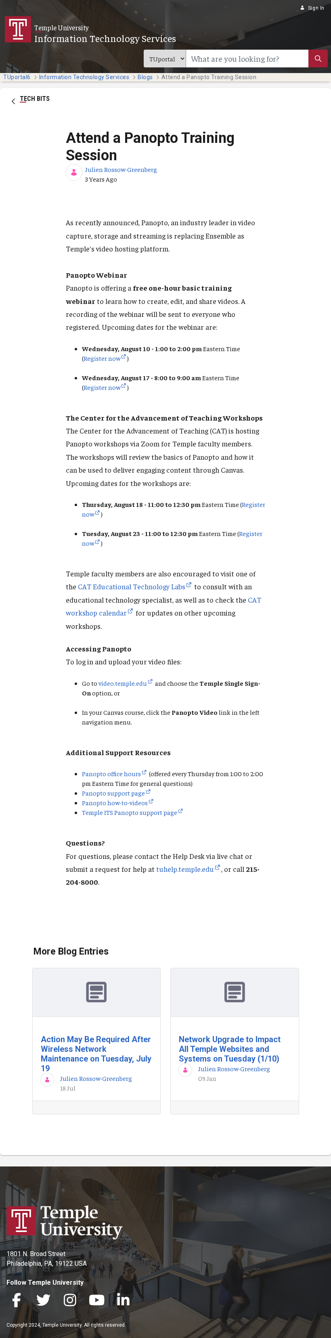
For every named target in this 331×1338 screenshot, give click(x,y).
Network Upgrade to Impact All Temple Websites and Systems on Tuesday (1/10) (230, 1049)
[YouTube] (96, 1300)
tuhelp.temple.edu (185, 868)
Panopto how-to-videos (115, 802)
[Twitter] (43, 1300)
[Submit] (318, 58)
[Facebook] (16, 1300)
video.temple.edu (122, 683)
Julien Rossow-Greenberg (121, 169)
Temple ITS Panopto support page (129, 812)
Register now (102, 358)
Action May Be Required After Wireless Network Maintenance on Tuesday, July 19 (96, 1053)
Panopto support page (113, 793)
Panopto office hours (111, 773)
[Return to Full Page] (13, 100)
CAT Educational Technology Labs (131, 586)
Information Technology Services (105, 38)
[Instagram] (70, 1300)
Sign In (316, 8)
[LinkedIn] (123, 1300)
